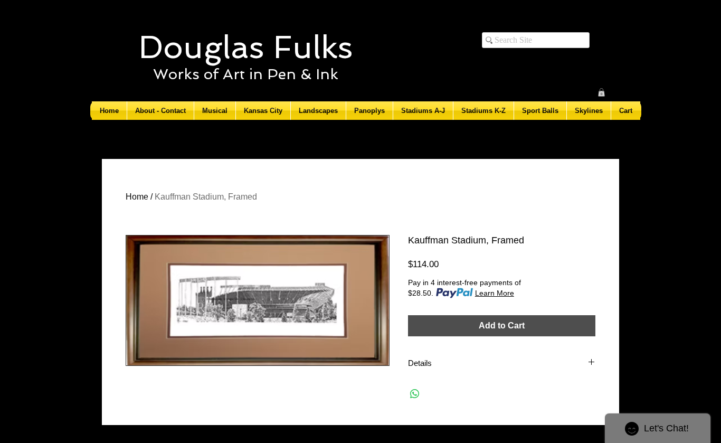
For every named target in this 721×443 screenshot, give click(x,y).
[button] (601, 92)
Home (137, 196)
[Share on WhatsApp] (415, 394)
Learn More (494, 293)
